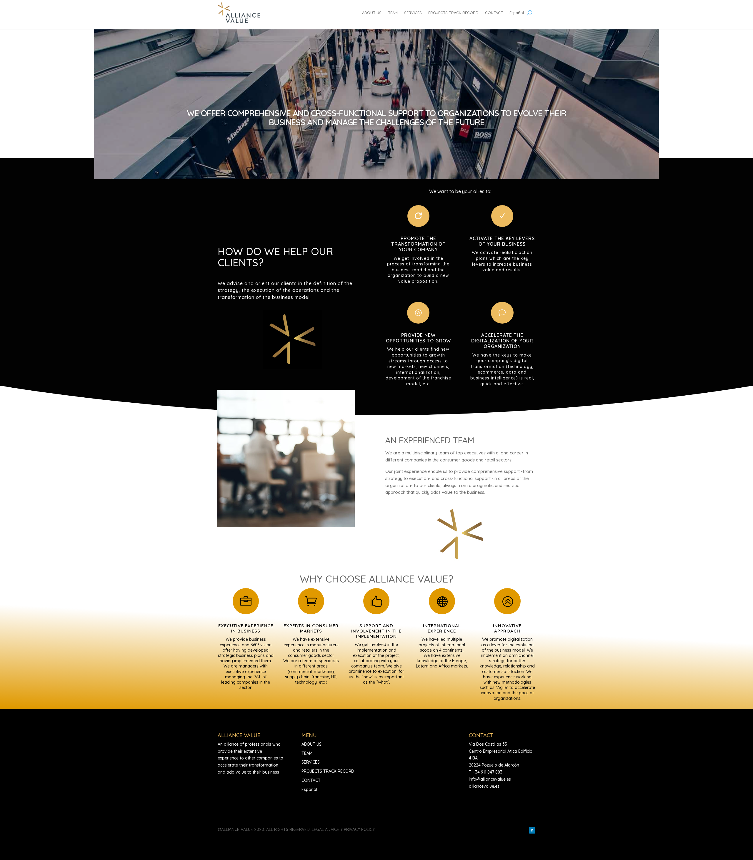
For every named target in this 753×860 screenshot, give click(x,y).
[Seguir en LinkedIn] (532, 830)
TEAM (393, 12)
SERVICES (413, 12)
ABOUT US (372, 12)
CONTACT (494, 12)
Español (516, 12)
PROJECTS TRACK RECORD (453, 12)
